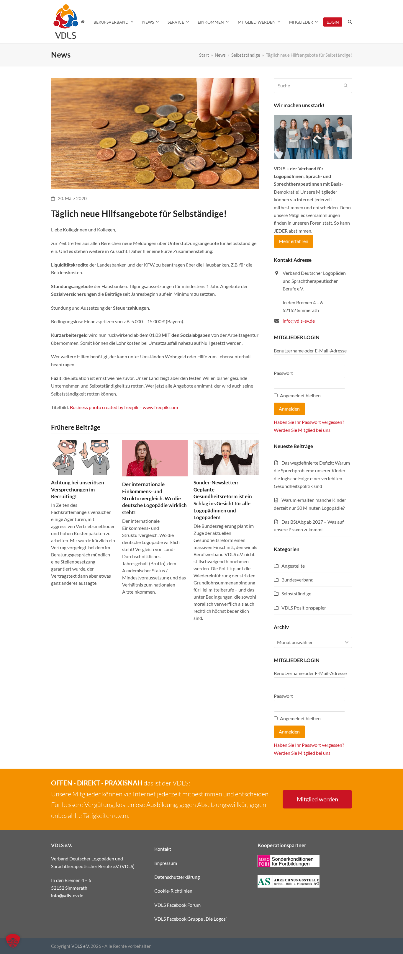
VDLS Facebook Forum (177, 905)
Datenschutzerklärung (177, 877)
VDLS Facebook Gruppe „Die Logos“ (190, 919)
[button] (349, 21)
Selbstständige (296, 593)
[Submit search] (346, 86)
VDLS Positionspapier (303, 607)
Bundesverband (297, 579)
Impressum (165, 863)
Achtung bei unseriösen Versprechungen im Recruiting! (77, 489)
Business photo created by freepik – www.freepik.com (124, 407)
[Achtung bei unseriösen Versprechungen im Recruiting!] (83, 456)
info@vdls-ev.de (299, 321)
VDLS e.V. (80, 946)
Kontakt (162, 849)
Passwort (283, 373)
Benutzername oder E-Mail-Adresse (310, 350)
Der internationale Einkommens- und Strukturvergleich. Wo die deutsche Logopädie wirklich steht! (154, 498)
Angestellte (293, 566)
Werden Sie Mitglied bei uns (302, 430)
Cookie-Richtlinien (173, 890)
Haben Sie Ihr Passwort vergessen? (309, 422)
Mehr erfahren (293, 241)
